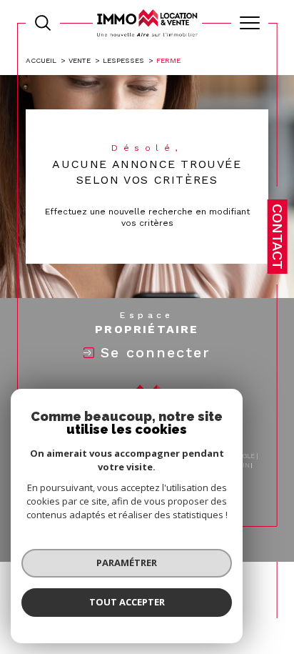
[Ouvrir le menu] (249, 23)
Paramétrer (126, 562)
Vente (80, 60)
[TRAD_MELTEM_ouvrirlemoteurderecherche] (42, 22)
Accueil (41, 60)
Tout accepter (127, 601)
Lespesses (123, 60)
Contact (277, 236)
